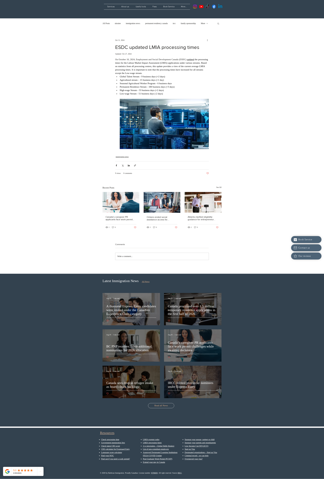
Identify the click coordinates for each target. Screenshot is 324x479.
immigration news (133, 23)
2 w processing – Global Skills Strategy (158, 446)
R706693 (154, 473)
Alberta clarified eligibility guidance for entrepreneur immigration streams (201, 218)
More (203, 23)
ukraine (118, 23)
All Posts (106, 23)
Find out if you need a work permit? (115, 459)
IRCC (180, 473)
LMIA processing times (152, 443)
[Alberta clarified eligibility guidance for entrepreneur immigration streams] (203, 202)
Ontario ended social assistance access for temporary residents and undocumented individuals (160, 218)
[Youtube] (201, 6)
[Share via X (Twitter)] (122, 165)
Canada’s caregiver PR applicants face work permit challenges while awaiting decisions (119, 218)
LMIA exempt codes (151, 439)
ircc (174, 23)
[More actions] (207, 40)
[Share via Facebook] (116, 165)
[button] (218, 23)
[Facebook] (213, 6)
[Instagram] (195, 6)
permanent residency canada (156, 23)
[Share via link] (135, 165)
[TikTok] (207, 6)
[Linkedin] (220, 6)
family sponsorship (188, 23)
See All (218, 187)
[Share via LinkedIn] (129, 165)
